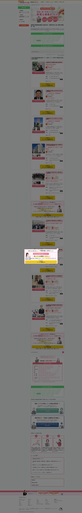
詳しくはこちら (41, 259)
